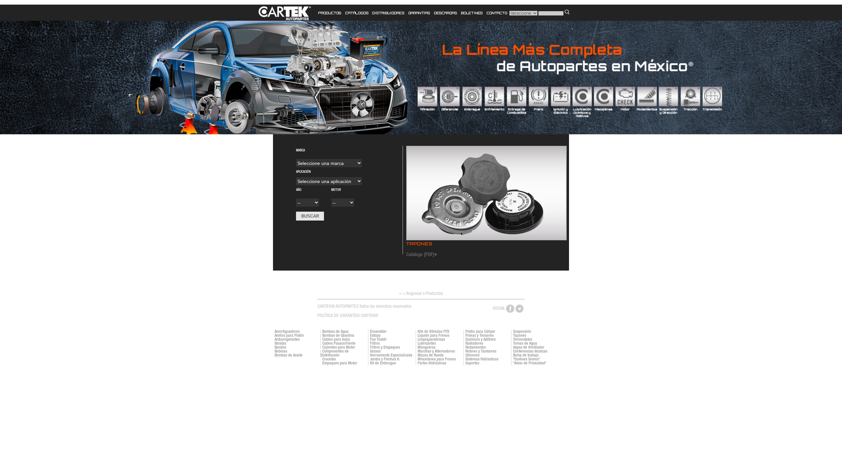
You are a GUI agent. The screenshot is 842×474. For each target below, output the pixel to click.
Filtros (375, 344)
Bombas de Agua (335, 332)
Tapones (519, 336)
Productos (329, 13)
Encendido (378, 332)
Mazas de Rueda (431, 355)
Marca (317, 150)
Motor (336, 190)
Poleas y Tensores (479, 336)
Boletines (472, 13)
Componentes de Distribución (335, 353)
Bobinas (281, 352)
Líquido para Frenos (433, 336)
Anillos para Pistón (289, 336)
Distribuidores (388, 13)
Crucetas (329, 359)
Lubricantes (427, 344)
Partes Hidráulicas (432, 363)
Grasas (375, 352)
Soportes (472, 363)
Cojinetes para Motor (338, 348)
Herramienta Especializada (391, 355)
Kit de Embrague (383, 363)
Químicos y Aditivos (480, 340)
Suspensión (522, 332)
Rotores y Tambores (480, 352)
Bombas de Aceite (289, 355)
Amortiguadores (287, 332)
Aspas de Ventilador (528, 348)
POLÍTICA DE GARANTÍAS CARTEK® (347, 316)
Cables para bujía (336, 340)
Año (306, 192)
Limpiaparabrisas (431, 340)
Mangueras (426, 348)
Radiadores (474, 344)
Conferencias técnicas (530, 352)
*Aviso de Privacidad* (529, 363)
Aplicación (320, 172)
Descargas (445, 13)
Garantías (419, 13)
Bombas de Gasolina (338, 336)
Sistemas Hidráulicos (481, 359)
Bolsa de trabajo (526, 355)
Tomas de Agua (525, 344)
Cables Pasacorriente (339, 344)
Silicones (472, 355)
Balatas (280, 344)
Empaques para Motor (339, 363)
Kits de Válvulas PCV (433, 332)
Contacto (497, 13)
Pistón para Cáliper (480, 332)
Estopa (375, 336)
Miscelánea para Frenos (437, 359)
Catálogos (356, 13)
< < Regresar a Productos (421, 294)
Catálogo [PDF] (420, 254)
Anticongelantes (287, 340)
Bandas (280, 348)
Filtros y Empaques (385, 348)
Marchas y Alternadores (436, 352)
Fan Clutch (378, 340)
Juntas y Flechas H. (385, 359)
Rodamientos (475, 348)
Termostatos (522, 340)
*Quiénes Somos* (526, 359)
